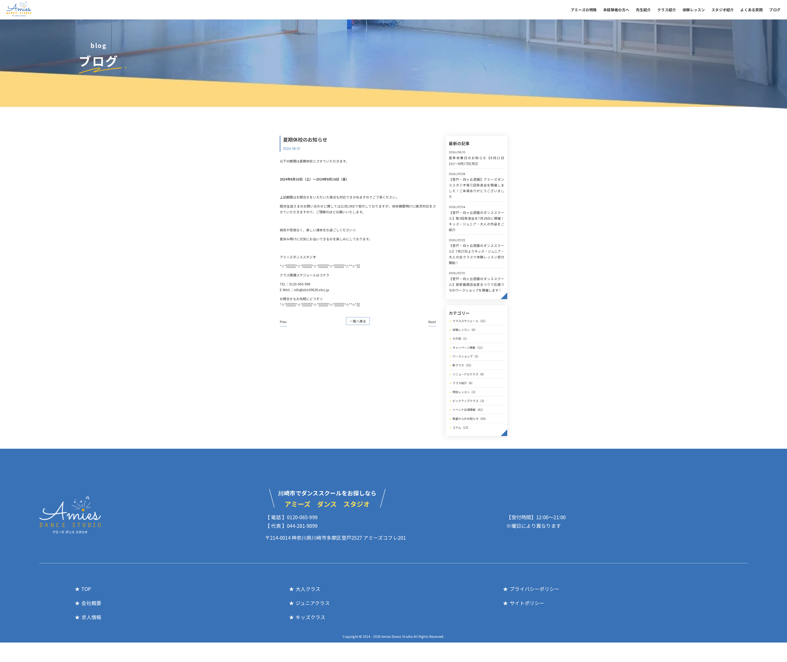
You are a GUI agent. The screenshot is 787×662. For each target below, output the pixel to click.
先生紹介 (643, 9)
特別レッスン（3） (465, 392)
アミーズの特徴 (584, 9)
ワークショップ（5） (466, 356)
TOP (86, 588)
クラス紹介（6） (463, 383)
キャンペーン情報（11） (469, 347)
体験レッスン (693, 9)
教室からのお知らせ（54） (470, 419)
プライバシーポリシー (534, 588)
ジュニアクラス (313, 602)
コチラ (324, 275)
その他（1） (461, 338)
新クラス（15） (463, 365)
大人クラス (308, 588)
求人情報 (91, 617)
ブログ (774, 9)
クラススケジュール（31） (470, 321)
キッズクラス (310, 617)
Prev (283, 321)
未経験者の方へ (616, 9)
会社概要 (91, 602)
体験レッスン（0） (465, 330)
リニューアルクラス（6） (469, 374)
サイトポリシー (527, 602)
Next (432, 321)
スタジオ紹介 (722, 9)
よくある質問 (751, 9)
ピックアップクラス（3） (469, 401)
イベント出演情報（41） (469, 410)
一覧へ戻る (358, 321)
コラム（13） (461, 427)
